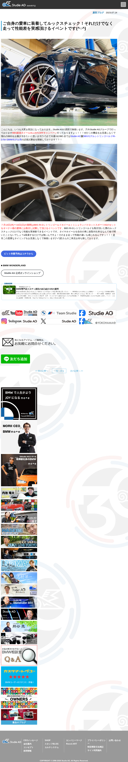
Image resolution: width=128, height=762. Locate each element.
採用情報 (28, 751)
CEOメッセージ (31, 740)
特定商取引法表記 (96, 747)
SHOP (47, 740)
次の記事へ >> (76, 371)
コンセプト (29, 747)
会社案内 (28, 744)
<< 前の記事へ (41, 371)
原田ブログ (98, 12)
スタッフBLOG (51, 744)
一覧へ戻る (59, 371)
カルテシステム (52, 747)
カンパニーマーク (74, 740)
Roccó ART (71, 744)
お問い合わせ (115, 740)
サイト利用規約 (95, 750)
